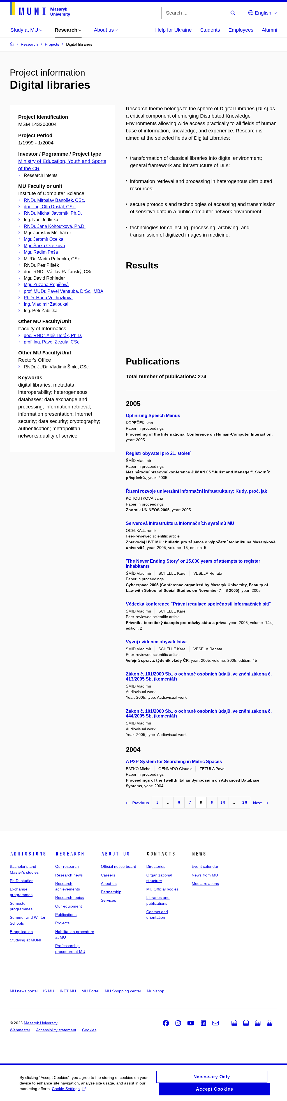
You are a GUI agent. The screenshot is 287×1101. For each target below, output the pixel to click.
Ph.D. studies (21, 880)
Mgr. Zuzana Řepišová (46, 284)
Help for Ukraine (173, 30)
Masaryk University (40, 1023)
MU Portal (90, 991)
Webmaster (20, 1030)
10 (223, 802)
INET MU (68, 991)
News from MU (205, 875)
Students (210, 30)
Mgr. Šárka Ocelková (44, 245)
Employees (240, 30)
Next (257, 803)
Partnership (111, 892)
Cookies (89, 1030)
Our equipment (68, 906)
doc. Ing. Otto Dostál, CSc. (50, 206)
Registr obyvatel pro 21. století (158, 453)
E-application (21, 931)
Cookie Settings (66, 1088)
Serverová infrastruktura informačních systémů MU (180, 523)
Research (69, 854)
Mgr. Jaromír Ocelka (43, 239)
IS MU (48, 991)
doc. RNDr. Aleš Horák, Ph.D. (53, 335)
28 (244, 802)
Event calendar (205, 866)
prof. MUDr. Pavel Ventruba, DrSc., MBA (63, 291)
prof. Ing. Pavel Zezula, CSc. (52, 342)
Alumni (269, 30)
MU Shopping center (123, 991)
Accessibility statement (56, 1030)
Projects (62, 923)
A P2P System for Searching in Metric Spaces (174, 761)
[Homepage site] (40, 9)
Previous (140, 803)
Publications (66, 914)
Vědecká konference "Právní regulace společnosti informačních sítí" (198, 604)
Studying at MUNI (25, 940)
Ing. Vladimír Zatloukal (46, 304)
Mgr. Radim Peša (41, 252)
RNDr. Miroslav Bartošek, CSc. (54, 200)
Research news (69, 875)
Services (108, 900)
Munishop (155, 991)
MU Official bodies (162, 889)
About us (115, 854)
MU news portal (24, 991)
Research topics (69, 897)
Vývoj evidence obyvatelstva (156, 641)
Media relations (205, 883)
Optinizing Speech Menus (153, 415)
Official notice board (118, 866)
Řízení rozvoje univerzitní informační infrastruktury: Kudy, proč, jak (196, 491)
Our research (67, 866)
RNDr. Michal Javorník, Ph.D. (53, 213)
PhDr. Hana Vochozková (48, 297)
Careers (108, 875)
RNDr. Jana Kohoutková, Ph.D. (54, 226)
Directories (155, 866)
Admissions (28, 854)
